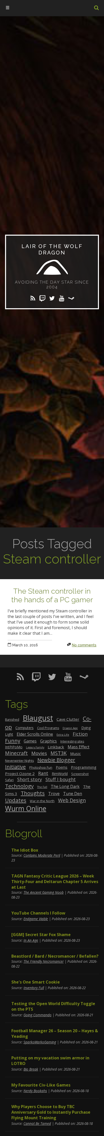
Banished (12, 719)
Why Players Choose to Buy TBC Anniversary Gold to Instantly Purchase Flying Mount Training (50, 1112)
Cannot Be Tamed (37, 1123)
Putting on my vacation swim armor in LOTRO (50, 1060)
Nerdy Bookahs (35, 1090)
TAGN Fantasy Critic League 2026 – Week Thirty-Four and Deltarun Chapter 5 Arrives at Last (54, 881)
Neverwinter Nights (19, 761)
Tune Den (72, 793)
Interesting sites (72, 741)
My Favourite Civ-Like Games (40, 1085)
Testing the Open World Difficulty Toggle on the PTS (53, 1006)
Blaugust (38, 718)
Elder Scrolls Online (35, 734)
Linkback (56, 746)
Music (75, 753)
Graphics (48, 741)
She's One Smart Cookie (35, 982)
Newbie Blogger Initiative (40, 763)
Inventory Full (33, 987)
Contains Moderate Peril (41, 855)
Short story (29, 779)
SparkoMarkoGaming (39, 1042)
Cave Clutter (68, 719)
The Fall (42, 787)
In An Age (30, 940)
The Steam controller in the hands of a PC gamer (52, 595)
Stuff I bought (60, 779)
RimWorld (60, 773)
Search (96, 7)
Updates (15, 800)
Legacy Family (35, 747)
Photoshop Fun (40, 767)
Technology (19, 785)
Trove (54, 793)
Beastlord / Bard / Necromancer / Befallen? (54, 956)
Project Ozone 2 (20, 773)
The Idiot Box (24, 850)
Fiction (80, 734)
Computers (24, 727)
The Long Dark (65, 786)
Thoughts (33, 793)
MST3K (58, 753)
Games (30, 741)
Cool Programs (48, 728)
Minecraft (16, 753)
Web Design (72, 800)
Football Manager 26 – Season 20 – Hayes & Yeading (54, 1033)
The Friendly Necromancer (43, 961)
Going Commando (37, 1014)
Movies (39, 753)
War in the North (42, 801)
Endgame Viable (35, 918)
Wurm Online (25, 808)
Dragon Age (70, 728)
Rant (43, 773)
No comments (84, 645)
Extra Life (63, 734)
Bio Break (30, 1069)
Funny (12, 740)
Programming (83, 767)
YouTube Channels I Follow (38, 913)
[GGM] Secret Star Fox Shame (41, 934)
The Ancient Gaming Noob (43, 892)
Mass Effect (78, 747)
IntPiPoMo (13, 747)
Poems (61, 767)
